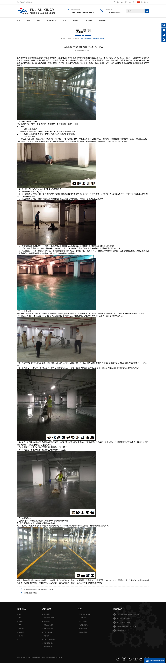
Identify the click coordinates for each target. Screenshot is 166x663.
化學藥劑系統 (83, 629)
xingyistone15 (121, 630)
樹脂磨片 (46, 636)
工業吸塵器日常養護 (30, 593)
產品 (28, 20)
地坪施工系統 (83, 625)
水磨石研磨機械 (48, 643)
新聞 (38, 20)
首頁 (18, 20)
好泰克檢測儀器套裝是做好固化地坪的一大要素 (38, 589)
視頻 (64, 20)
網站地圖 (21, 632)
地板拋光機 (47, 621)
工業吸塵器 (82, 618)
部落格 (21, 636)
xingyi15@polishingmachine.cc (82, 12)
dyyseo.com (60, 657)
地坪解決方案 (51, 20)
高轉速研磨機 (48, 647)
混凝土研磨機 (48, 632)
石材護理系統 (83, 632)
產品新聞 (76, 38)
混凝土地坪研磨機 (49, 618)
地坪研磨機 (47, 614)
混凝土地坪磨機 (48, 625)
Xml (20, 639)
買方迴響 (89, 20)
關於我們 (76, 20)
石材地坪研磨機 (48, 629)
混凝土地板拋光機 (49, 639)
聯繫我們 (102, 20)
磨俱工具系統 (83, 621)
